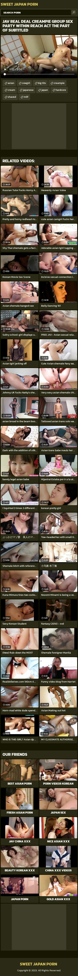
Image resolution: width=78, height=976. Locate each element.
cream (11, 90)
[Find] (73, 12)
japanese (28, 90)
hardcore (61, 90)
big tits (42, 83)
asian (11, 83)
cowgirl (26, 83)
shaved (12, 97)
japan (44, 90)
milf (26, 97)
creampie (59, 83)
